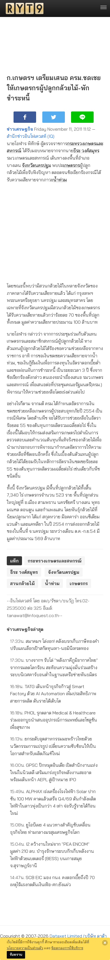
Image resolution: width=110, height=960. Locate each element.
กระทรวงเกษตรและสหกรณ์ (55, 561)
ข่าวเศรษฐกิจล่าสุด (25, 629)
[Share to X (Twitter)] (53, 117)
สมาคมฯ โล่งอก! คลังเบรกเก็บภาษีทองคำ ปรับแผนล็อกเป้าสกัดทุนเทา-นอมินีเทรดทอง (54, 644)
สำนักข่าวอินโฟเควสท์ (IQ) (30, 136)
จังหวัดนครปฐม (36, 165)
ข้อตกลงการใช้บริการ (67, 948)
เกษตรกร (71, 165)
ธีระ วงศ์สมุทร (86, 150)
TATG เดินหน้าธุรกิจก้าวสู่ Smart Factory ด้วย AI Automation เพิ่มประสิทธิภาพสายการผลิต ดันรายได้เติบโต (53, 694)
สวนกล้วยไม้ (22, 583)
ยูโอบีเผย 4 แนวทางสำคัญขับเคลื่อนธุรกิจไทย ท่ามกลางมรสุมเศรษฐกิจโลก (50, 828)
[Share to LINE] (82, 117)
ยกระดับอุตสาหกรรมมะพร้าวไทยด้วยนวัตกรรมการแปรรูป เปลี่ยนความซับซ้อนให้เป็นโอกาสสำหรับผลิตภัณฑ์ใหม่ (53, 746)
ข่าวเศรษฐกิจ (20, 129)
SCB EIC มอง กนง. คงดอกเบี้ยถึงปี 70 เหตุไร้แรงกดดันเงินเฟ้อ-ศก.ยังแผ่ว (52, 881)
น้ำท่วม (60, 179)
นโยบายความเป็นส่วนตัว (25, 948)
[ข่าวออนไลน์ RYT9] (23, 8)
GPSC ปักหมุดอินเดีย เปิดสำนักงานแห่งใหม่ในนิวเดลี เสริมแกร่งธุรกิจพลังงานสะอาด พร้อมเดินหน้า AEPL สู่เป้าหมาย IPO (54, 772)
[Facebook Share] (25, 117)
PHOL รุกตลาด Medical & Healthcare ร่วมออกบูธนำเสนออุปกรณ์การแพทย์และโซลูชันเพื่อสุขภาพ (53, 720)
